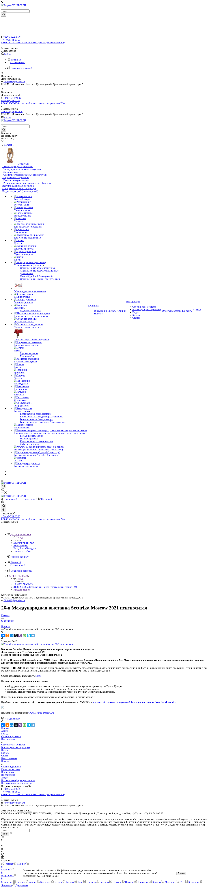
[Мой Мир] (11, 635)
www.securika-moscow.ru (41, 713)
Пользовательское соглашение (17, 783)
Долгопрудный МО (23, 542)
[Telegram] (33, 635)
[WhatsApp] (24, 635)
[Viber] (20, 635)
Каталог (5, 728)
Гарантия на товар (10, 769)
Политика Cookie (50, 876)
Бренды (5, 733)
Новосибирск (20, 545)
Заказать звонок (21, 589)
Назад (20, 537)
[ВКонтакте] (3, 635)
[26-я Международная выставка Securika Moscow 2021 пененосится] (37, 644)
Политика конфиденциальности (18, 780)
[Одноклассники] (7, 635)
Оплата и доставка (11, 736)
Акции (4, 731)
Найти (5, 834)
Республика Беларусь (24, 548)
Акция (4, 777)
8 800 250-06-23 (33, 42)
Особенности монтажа (13, 744)
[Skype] (29, 635)
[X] (16, 635)
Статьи (5, 755)
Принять (181, 873)
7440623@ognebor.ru (14, 81)
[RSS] (2, 638)
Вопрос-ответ (8, 772)
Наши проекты (9, 758)
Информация (8, 739)
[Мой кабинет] (2, 490)
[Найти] (3, 15)
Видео (4, 750)
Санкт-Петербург (22, 551)
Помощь (5, 761)
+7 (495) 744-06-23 (11, 37)
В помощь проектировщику (15, 747)
